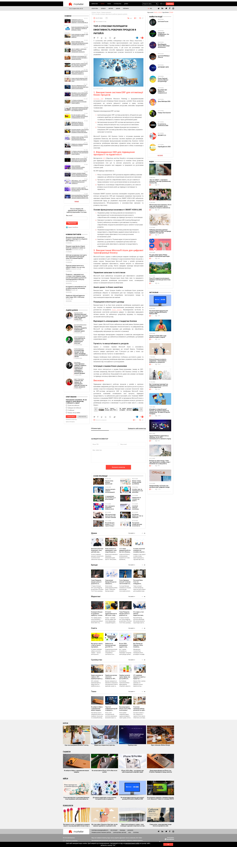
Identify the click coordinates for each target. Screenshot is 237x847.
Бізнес (103, 3)
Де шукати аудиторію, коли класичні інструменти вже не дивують (104, 798)
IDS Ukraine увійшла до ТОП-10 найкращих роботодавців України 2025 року (137, 517)
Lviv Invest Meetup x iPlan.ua (164, 56)
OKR (104, 158)
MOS (129, 832)
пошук (157, 4)
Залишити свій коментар (137, 428)
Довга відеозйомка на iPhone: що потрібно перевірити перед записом (160, 771)
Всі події (160, 155)
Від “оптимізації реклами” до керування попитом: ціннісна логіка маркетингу (158, 385)
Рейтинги (126, 8)
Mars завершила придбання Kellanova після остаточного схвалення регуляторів (110, 509)
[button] (144, 533)
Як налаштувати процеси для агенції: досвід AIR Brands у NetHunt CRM (158, 312)
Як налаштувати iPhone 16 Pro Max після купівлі (104, 771)
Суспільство (117, 3)
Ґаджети (67, 752)
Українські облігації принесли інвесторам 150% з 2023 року (75, 296)
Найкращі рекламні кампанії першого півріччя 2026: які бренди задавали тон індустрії (160, 231)
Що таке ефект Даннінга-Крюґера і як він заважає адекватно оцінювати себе (104, 825)
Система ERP (98, 99)
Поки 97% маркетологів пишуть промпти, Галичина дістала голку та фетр (159, 280)
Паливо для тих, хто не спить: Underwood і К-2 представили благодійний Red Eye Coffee (79, 160)
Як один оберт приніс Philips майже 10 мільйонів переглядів (159, 255)
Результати (82, 416)
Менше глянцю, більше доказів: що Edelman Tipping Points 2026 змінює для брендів (137, 484)
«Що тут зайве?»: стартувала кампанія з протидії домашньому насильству (78, 50)
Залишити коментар (118, 467)
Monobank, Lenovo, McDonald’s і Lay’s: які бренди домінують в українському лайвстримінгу (79, 94)
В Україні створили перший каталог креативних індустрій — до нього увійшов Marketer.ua (79, 175)
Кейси (65, 778)
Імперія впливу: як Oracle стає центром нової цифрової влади (159, 486)
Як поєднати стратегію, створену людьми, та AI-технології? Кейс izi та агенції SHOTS (160, 798)
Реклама (122, 830)
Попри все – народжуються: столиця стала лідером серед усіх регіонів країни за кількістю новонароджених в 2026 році (76, 277)
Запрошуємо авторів (119, 832)
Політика (136, 832)
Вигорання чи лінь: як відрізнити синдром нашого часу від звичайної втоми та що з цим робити (76, 825)
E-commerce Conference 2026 (163, 124)
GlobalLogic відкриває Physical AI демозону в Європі (79, 145)
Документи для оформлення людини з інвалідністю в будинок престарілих (76, 239)
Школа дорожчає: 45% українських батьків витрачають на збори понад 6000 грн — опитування (79, 43)
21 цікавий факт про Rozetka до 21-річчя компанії (110, 498)
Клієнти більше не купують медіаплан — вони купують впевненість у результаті (157, 361)
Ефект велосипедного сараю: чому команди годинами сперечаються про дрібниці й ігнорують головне (132, 825)
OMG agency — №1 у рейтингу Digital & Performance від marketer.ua (79, 182)
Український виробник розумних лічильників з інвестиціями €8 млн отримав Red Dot (79, 109)
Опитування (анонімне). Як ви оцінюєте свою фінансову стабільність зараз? (76, 401)
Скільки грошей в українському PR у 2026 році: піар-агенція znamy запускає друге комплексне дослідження (79, 65)
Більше (77, 201)
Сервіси (103, 8)
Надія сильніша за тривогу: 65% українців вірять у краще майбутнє (79, 36)
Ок (168, 844)
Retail (130, 18)
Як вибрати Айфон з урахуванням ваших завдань (76, 771)
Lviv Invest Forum (163, 21)
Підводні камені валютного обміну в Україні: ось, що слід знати (75, 267)
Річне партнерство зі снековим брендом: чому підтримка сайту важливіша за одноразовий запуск (77, 798)
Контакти (130, 830)
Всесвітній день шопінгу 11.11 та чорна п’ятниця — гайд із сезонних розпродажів (110, 525)
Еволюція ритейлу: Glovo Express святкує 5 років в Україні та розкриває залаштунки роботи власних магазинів (80, 131)
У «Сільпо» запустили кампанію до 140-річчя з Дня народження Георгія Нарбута (79, 153)
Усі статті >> (131, 533)
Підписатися (72, 223)
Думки (126, 3)
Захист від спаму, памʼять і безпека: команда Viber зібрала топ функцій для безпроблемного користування (79, 189)
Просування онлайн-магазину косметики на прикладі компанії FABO (137, 525)
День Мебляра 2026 (164, 101)
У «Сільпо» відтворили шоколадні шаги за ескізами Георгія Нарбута (78, 102)
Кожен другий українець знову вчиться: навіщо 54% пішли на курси (79, 80)
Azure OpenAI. (117, 310)
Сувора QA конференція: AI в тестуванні (163, 34)
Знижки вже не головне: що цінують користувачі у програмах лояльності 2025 (137, 501)
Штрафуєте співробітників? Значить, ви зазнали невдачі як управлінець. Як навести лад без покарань (159, 411)
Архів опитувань (70, 421)
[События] (164, 4)
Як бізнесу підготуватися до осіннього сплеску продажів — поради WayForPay (79, 58)
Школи (118, 8)
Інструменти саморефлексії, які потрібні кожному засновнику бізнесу (76, 288)
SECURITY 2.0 (162, 135)
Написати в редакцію (101, 420)
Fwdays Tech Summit (164, 112)
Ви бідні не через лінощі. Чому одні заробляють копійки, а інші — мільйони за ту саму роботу (160, 462)
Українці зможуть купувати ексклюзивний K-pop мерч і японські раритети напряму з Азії (110, 493)
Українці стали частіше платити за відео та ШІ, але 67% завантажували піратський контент (79, 138)
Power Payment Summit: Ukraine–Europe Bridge (163, 80)
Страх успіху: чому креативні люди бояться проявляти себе (160, 825)
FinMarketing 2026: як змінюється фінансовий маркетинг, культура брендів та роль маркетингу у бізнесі (79, 21)
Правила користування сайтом (101, 832)
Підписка (170, 3)
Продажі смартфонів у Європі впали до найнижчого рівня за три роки (75, 247)
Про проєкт (114, 830)
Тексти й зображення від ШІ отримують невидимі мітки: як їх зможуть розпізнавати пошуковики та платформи (79, 87)
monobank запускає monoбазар (135, 507)
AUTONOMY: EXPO (163, 67)
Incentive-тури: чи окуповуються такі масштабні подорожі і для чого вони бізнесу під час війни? (137, 493)
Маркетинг (95, 3)
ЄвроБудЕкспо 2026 (164, 146)
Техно (109, 3)
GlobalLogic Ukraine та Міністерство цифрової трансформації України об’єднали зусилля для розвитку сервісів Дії (80, 124)
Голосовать (71, 416)
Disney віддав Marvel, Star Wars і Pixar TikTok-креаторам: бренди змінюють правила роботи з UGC (80, 197)
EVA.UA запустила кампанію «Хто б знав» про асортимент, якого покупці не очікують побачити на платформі (160, 207)
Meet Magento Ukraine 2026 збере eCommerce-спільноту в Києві (164, 46)
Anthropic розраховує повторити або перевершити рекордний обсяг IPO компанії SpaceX (76, 256)
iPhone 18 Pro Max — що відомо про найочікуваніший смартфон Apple (132, 771)
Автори (111, 8)
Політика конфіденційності (100, 830)
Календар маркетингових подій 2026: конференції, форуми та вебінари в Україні (79, 28)
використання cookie (132, 843)
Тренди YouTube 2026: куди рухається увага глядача (157, 336)
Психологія (68, 805)
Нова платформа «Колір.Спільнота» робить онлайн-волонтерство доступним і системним (78, 167)
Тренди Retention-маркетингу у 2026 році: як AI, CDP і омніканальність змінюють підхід (160, 437)
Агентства (95, 8)
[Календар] (161, 4)
